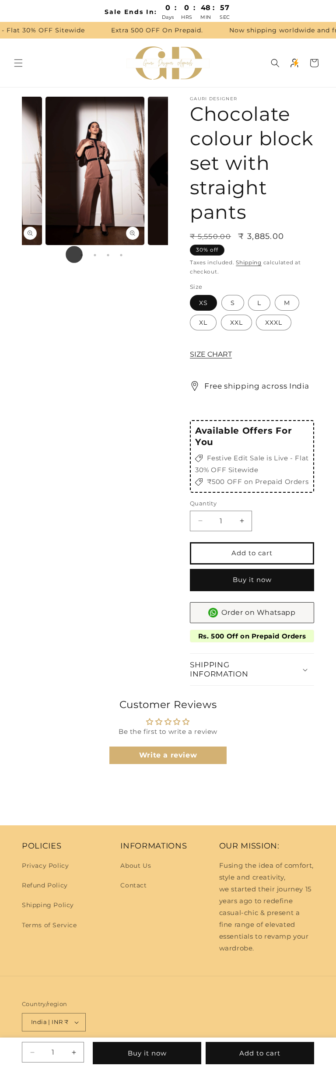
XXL (236, 322)
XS (203, 303)
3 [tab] (95, 255)
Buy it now (252, 579)
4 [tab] (108, 255)
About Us (135, 866)
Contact (133, 885)
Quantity (203, 503)
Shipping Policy (48, 905)
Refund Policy (45, 885)
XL (203, 322)
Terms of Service (49, 925)
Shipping (249, 262)
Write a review (168, 755)
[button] (18, 63)
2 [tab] (81, 255)
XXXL (273, 322)
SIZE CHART (211, 354)
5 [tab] (121, 255)
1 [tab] (68, 255)
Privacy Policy (45, 866)
